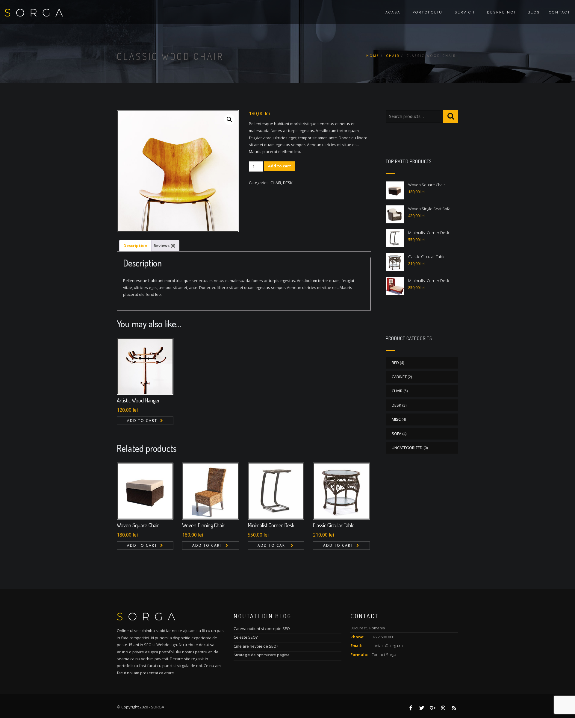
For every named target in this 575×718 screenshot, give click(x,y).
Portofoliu (427, 12)
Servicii (465, 12)
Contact (560, 12)
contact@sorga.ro (387, 645)
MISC (396, 419)
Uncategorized (407, 447)
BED (395, 362)
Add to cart (279, 166)
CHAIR (393, 56)
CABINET (399, 376)
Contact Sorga (383, 654)
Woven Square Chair (138, 525)
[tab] (135, 245)
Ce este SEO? (246, 637)
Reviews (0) (164, 245)
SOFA (396, 433)
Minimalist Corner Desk (271, 525)
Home (372, 56)
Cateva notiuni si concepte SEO (262, 628)
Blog (534, 12)
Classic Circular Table (334, 525)
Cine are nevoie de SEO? (256, 646)
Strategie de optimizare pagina (262, 655)
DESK (288, 182)
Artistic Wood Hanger (138, 400)
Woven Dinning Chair (203, 525)
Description (135, 245)
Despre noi (501, 12)
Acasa (392, 12)
